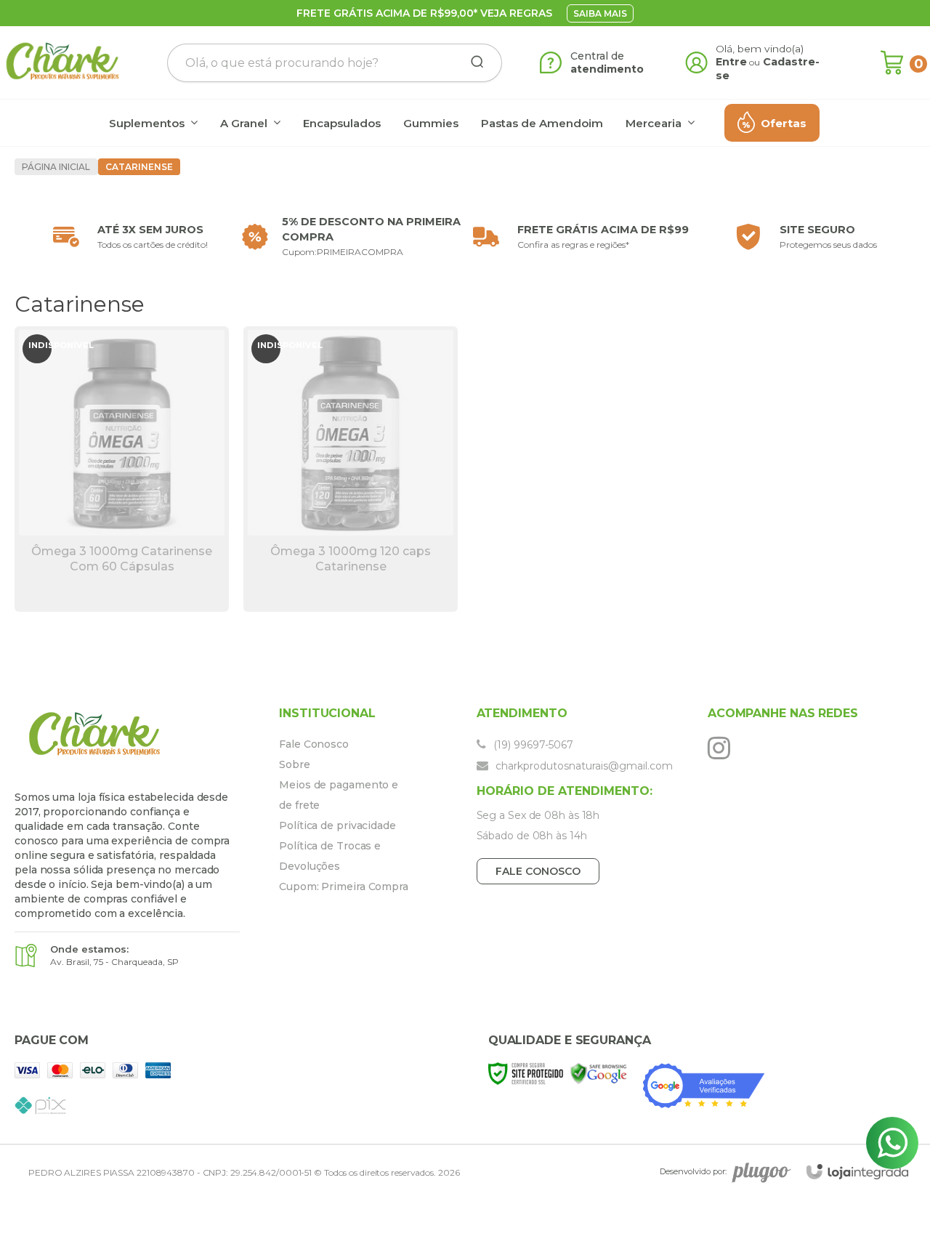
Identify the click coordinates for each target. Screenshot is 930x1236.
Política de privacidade (337, 825)
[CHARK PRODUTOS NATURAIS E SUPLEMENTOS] (62, 62)
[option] (127, 237)
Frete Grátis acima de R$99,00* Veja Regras (424, 13)
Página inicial (56, 166)
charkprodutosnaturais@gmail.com (583, 765)
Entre (731, 61)
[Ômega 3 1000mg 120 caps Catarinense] (350, 469)
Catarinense (139, 166)
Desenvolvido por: (693, 1171)
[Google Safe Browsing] (598, 1072)
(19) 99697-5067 (531, 744)
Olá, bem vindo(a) (760, 48)
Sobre (294, 764)
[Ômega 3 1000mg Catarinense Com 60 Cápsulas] (121, 469)
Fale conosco (538, 871)
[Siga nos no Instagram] (722, 748)
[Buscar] (472, 62)
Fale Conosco (314, 744)
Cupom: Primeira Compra (343, 886)
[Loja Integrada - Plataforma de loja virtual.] (857, 1171)
